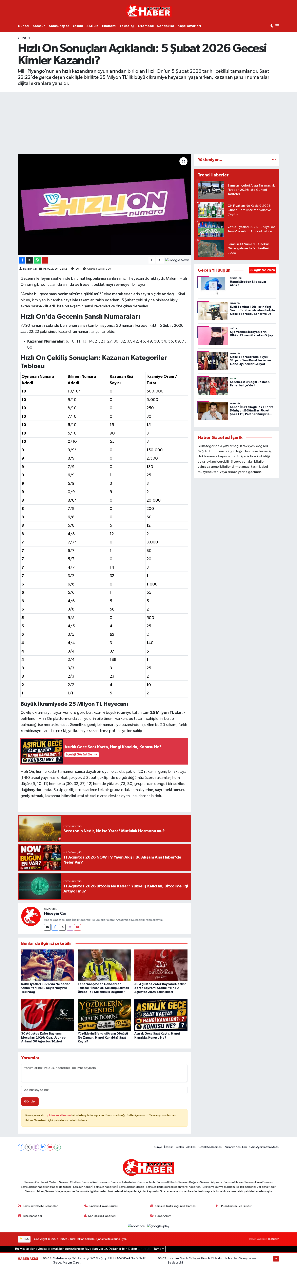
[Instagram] (70, 927)
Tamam (158, 1249)
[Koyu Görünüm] (272, 26)
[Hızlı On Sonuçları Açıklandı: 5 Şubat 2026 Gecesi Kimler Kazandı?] (104, 204)
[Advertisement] (148, 122)
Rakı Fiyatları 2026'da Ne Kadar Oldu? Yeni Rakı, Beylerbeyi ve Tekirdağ (45, 987)
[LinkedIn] (43, 1147)
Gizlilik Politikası (186, 1147)
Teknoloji (127, 26)
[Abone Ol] (177, 260)
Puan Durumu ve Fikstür (236, 1206)
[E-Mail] (47, 927)
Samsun (39, 26)
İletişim (168, 1147)
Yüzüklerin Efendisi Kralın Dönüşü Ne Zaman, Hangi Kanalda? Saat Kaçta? (103, 1037)
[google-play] (158, 1226)
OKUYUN (144, 1249)
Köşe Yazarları (189, 26)
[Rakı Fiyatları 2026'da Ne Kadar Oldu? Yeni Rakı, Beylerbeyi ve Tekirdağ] (47, 965)
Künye (158, 1147)
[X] (28, 1147)
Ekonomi (109, 26)
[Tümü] (274, 159)
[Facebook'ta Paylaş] (22, 260)
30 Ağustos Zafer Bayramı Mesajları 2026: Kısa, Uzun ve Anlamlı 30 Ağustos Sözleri (43, 1037)
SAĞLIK (92, 26)
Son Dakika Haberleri (102, 1215)
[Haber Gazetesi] (148, 11)
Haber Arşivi (163, 1215)
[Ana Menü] (277, 26)
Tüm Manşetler (32, 1215)
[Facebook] (55, 927)
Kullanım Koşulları (236, 1147)
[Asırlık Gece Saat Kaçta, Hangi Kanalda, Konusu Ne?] (160, 1015)
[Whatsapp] (57, 1147)
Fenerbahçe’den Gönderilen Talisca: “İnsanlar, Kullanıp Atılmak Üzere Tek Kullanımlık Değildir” (103, 987)
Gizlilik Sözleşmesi (210, 1147)
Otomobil (146, 26)
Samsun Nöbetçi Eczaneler (40, 1206)
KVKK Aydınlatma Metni (264, 1147)
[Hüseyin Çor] (31, 916)
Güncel (23, 26)
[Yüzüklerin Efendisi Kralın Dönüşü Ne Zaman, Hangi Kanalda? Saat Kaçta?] (104, 1015)
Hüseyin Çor (30, 269)
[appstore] (136, 1226)
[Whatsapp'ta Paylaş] (37, 260)
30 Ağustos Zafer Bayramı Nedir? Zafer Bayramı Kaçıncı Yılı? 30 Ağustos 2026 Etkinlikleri (160, 987)
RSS (26, 1238)
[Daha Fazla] (45, 260)
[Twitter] (62, 927)
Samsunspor (59, 26)
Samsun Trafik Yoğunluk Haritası (175, 1206)
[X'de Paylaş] (29, 260)
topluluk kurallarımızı (58, 1115)
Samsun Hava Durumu (104, 1206)
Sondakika (165, 26)
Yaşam (78, 26)
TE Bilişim (273, 1238)
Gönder (30, 1101)
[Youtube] (77, 927)
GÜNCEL (24, 38)
